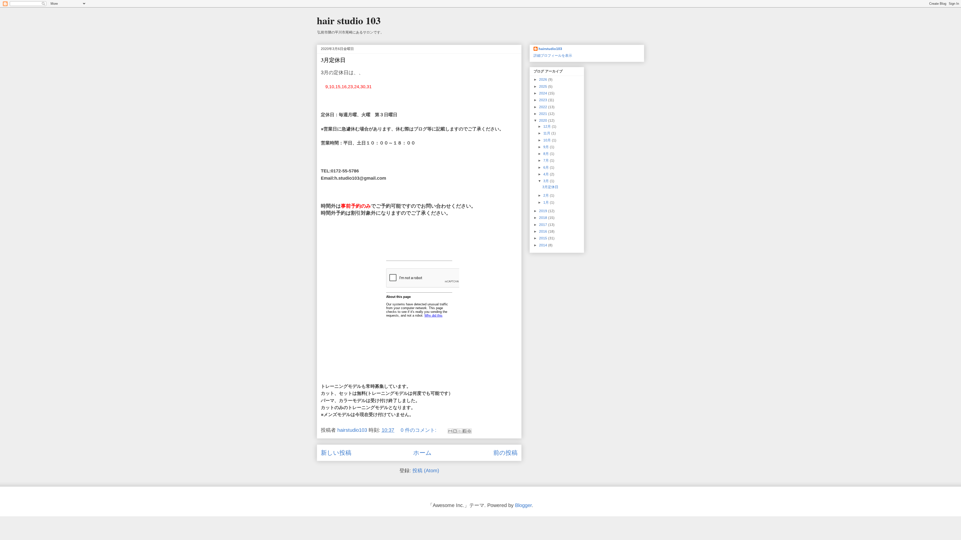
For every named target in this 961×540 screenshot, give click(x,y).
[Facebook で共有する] (464, 431)
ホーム (422, 452)
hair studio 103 (349, 20)
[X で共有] (459, 431)
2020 (543, 120)
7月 (546, 160)
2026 (543, 79)
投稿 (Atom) (425, 470)
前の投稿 (505, 452)
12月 (547, 126)
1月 (546, 202)
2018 (543, 218)
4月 (546, 174)
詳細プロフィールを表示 (553, 55)
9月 (546, 147)
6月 (546, 167)
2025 (543, 86)
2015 (543, 238)
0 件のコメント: (419, 430)
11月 (547, 133)
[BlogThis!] (454, 431)
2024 (543, 93)
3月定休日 (333, 60)
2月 (546, 195)
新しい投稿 (336, 452)
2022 (543, 107)
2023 (543, 100)
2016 (543, 231)
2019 (543, 211)
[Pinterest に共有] (469, 431)
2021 (543, 114)
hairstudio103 (550, 49)
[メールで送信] (450, 431)
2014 (543, 245)
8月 (546, 154)
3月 (546, 181)
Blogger (523, 505)
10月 (547, 140)
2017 (543, 225)
